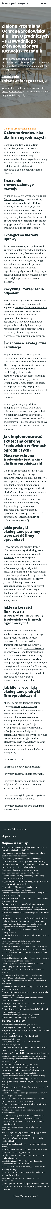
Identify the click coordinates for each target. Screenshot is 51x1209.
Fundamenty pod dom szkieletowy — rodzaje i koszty (23, 970)
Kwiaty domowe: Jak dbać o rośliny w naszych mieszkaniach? (22, 1111)
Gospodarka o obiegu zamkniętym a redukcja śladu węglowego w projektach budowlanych (25, 865)
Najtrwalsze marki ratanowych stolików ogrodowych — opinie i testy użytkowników (21, 1026)
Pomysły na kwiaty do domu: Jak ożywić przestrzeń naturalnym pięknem (25, 1088)
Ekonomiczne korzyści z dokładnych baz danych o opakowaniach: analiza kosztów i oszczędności (24, 919)
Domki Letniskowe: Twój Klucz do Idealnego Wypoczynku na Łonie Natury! (22, 1162)
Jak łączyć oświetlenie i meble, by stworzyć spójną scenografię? (24, 953)
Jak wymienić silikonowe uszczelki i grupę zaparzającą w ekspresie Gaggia (20, 888)
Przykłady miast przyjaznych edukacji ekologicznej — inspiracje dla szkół (25, 1010)
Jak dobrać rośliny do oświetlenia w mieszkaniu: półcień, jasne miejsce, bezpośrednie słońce (23, 1116)
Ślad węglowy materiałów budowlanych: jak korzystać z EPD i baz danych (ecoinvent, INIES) (23, 860)
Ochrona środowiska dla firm (20, 128)
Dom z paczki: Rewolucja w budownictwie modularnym (20, 1179)
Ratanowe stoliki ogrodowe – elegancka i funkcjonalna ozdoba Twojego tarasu (20, 1016)
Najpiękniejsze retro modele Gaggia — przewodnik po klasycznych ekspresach (25, 882)
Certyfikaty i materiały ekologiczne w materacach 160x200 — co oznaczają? (24, 1048)
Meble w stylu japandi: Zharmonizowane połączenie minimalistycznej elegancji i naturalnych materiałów (25, 1054)
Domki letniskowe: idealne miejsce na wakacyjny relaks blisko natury (23, 1156)
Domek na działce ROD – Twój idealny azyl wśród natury (24, 1145)
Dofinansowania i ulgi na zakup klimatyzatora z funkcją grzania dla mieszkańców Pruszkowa (23, 905)
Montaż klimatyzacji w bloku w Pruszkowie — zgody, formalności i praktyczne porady (25, 959)
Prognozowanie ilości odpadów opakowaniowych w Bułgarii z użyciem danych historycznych (25, 925)
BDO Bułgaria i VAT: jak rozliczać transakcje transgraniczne (22, 931)
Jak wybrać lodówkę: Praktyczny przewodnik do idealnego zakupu (23, 1168)
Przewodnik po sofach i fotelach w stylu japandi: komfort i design (23, 1060)
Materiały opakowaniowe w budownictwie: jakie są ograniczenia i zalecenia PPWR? (24, 848)
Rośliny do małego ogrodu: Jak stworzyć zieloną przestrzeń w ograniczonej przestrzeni (23, 1077)
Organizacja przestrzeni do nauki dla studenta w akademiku (24, 982)
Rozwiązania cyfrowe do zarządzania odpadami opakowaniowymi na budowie (23, 854)
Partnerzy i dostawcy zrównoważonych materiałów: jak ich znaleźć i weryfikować (20, 871)
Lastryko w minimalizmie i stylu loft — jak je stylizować (21, 1128)
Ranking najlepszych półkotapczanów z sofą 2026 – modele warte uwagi (25, 894)
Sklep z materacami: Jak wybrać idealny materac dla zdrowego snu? (25, 1031)
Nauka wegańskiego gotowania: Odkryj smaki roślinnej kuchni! (22, 1139)
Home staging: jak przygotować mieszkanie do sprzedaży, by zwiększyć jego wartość (23, 1071)
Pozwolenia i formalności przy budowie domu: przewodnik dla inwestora (22, 999)
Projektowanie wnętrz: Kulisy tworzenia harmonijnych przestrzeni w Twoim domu (21, 1065)
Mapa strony (9, 836)
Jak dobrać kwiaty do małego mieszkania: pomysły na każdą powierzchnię (24, 1094)
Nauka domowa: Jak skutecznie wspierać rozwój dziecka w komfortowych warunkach (24, 1099)
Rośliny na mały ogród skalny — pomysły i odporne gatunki (24, 1082)
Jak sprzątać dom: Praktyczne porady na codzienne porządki (25, 1187)
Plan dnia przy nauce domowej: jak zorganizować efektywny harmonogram (24, 1105)
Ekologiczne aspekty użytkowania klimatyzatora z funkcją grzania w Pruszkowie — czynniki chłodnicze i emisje (25, 912)
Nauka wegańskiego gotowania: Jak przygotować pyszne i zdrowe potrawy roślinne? (24, 1134)
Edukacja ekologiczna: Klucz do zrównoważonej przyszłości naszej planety (23, 1004)
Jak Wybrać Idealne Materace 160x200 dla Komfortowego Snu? (21, 1043)
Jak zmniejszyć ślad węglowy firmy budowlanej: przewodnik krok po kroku (23, 877)
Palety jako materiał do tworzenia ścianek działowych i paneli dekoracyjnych (21, 942)
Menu (43, 3)
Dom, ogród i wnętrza (15, 3)
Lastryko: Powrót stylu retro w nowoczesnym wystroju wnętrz (23, 1122)
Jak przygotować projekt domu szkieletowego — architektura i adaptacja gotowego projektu (24, 976)
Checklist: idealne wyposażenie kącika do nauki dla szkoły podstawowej (24, 987)
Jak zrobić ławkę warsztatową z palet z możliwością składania (25, 936)
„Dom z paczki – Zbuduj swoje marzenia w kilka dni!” (25, 1183)
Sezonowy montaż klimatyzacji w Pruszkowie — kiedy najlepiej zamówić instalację (23, 965)
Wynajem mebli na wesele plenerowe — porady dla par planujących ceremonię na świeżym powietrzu (24, 948)
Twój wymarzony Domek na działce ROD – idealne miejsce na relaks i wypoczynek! (24, 1151)
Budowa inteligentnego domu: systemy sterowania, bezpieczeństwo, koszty (25, 993)
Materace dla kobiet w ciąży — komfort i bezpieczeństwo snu (20, 1037)
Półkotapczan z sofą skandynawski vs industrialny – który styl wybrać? (25, 899)
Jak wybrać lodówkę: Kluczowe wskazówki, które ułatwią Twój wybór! (24, 1173)
